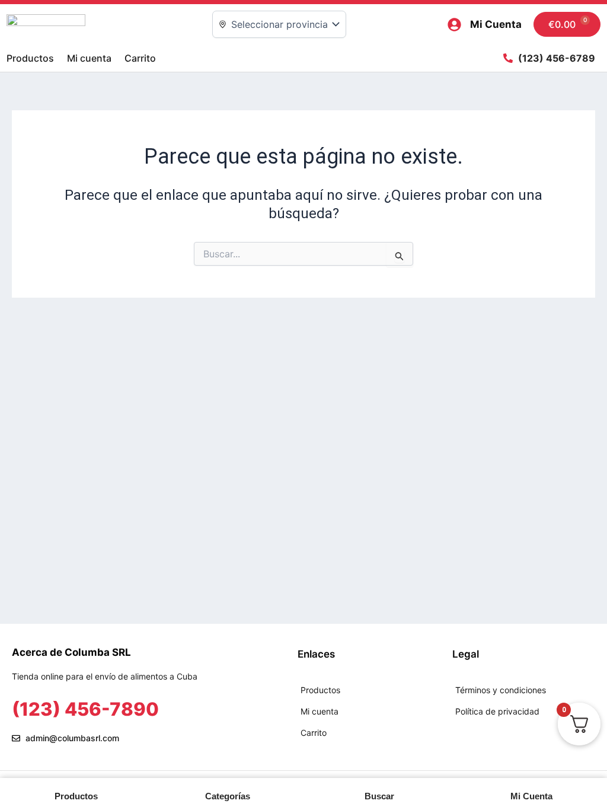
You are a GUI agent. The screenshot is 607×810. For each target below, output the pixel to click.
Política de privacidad (497, 711)
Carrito (140, 58)
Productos (30, 58)
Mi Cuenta (496, 24)
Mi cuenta (89, 58)
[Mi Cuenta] (454, 24)
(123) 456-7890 (85, 709)
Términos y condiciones (500, 690)
